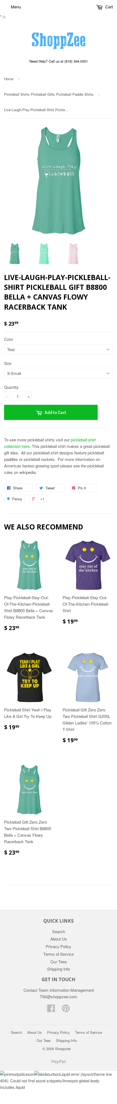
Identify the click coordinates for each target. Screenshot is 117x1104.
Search (58, 931)
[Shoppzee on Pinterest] (66, 1010)
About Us (58, 939)
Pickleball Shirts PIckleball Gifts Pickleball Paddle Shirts (49, 94)
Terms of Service (58, 954)
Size (7, 363)
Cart (108, 6)
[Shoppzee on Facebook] (51, 1010)
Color (8, 339)
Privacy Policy (58, 946)
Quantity (11, 387)
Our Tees (58, 961)
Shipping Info (58, 969)
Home (8, 78)
